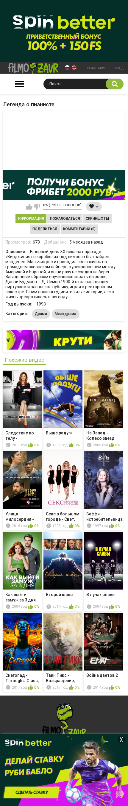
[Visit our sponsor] (64, 185)
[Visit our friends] (64, 340)
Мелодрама (66, 314)
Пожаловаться (65, 218)
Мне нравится (29, 207)
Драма (41, 314)
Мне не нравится (37, 207)
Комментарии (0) (79, 229)
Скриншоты (97, 218)
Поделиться (44, 229)
